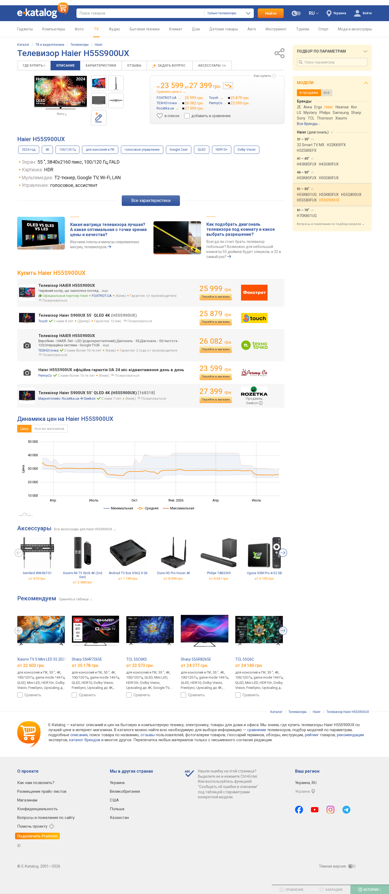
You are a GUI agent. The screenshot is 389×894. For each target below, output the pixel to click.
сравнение (256, 729)
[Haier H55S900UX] (98, 83)
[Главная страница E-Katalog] (43, 13)
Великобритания (125, 791)
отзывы (148, 734)
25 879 (216, 313)
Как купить (262, 76)
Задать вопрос (172, 65)
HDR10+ (222, 149)
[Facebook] (299, 810)
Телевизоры (79, 45)
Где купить (34, 65)
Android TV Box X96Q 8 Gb (128, 573)
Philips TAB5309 (219, 573)
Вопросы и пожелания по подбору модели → (331, 224)
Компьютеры (53, 29)
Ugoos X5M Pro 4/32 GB (264, 573)
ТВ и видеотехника (49, 45)
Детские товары (223, 29)
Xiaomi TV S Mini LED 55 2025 (42, 659)
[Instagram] (330, 810)
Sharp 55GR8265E (196, 659)
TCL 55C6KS (136, 659)
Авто (251, 29)
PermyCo (45, 375)
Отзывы (134, 65)
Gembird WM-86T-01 (37, 573)
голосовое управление (142, 149)
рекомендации (350, 734)
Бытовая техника (145, 29)
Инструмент (276, 29)
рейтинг (312, 734)
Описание (65, 65)
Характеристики (100, 65)
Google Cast (179, 149)
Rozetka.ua (70, 398)
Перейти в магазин (216, 296)
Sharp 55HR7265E (87, 659)
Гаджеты (25, 29)
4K (47, 149)
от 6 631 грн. (219, 578)
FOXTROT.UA (102, 296)
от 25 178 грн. (85, 665)
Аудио (114, 29)
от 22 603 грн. (31, 665)
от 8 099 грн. (173, 578)
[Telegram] (346, 810)
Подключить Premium (37, 836)
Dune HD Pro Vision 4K (173, 573)
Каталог (23, 45)
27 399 (216, 391)
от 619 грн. (37, 578)
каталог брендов (84, 740)
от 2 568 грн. (83, 582)
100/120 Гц (67, 149)
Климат (175, 29)
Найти (271, 13)
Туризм (302, 29)
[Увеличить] (60, 92)
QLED (202, 149)
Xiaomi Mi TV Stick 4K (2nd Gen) (82, 575)
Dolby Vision (247, 149)
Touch (43, 321)
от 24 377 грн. (194, 665)
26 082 (216, 341)
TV (96, 29)
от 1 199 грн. (128, 578)
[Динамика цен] (228, 85)
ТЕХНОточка (48, 350)
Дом (196, 29)
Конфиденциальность (37, 809)
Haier (98, 45)
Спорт (323, 29)
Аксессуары (212, 65)
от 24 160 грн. (249, 665)
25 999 (216, 288)
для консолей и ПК (100, 149)
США (114, 800)
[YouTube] (315, 809)
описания (79, 734)
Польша (117, 809)
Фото (79, 29)
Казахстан (119, 817)
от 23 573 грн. (140, 665)
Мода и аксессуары (355, 29)
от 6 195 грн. (264, 578)
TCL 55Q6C (244, 659)
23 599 (216, 368)
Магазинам (27, 800)
